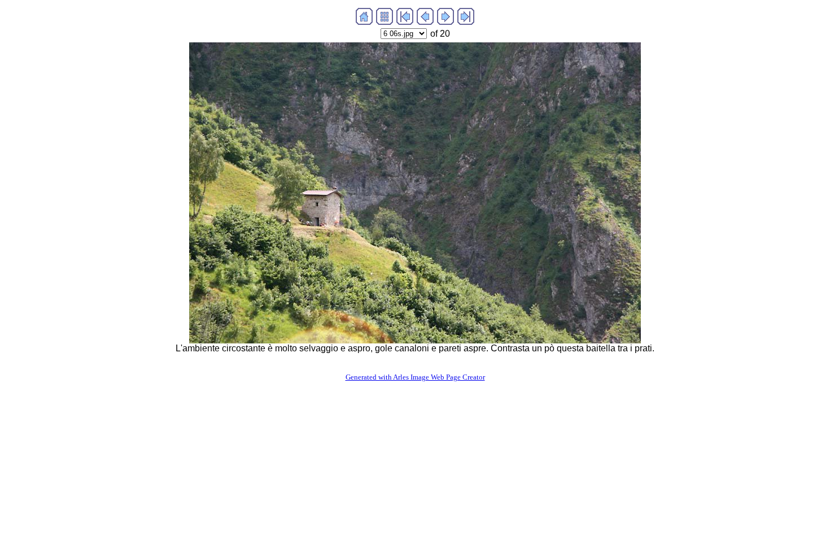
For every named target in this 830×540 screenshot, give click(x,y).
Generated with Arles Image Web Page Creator (415, 377)
